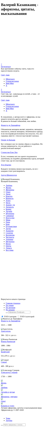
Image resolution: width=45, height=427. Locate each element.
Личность (10, 207)
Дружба (9, 211)
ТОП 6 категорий (27, 317)
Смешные (10, 216)
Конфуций (5, 352)
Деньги (9, 248)
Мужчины (10, 213)
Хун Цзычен (6, 165)
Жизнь (8, 188)
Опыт (8, 192)
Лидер (8, 229)
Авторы (9, 420)
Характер (9, 231)
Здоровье (9, 239)
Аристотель (6, 331)
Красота (9, 196)
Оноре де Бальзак (8, 140)
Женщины (10, 190)
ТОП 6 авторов (10, 317)
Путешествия (11, 226)
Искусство (10, 218)
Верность (9, 198)
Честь (8, 203)
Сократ (4, 362)
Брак (8, 224)
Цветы (8, 246)
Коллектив (10, 235)
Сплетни (9, 233)
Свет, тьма (5, 75)
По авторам (10, 308)
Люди (8, 194)
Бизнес (8, 209)
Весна (8, 244)
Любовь (9, 185)
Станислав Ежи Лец (9, 152)
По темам (10, 305)
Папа (8, 222)
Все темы (9, 250)
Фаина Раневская (8, 341)
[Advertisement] (22, 40)
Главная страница (13, 303)
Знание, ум (10, 205)
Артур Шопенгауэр (9, 175)
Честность (10, 237)
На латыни (10, 310)
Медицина (10, 242)
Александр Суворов (9, 372)
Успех (8, 201)
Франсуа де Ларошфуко (10, 125)
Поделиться (6, 67)
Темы (8, 418)
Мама (8, 220)
